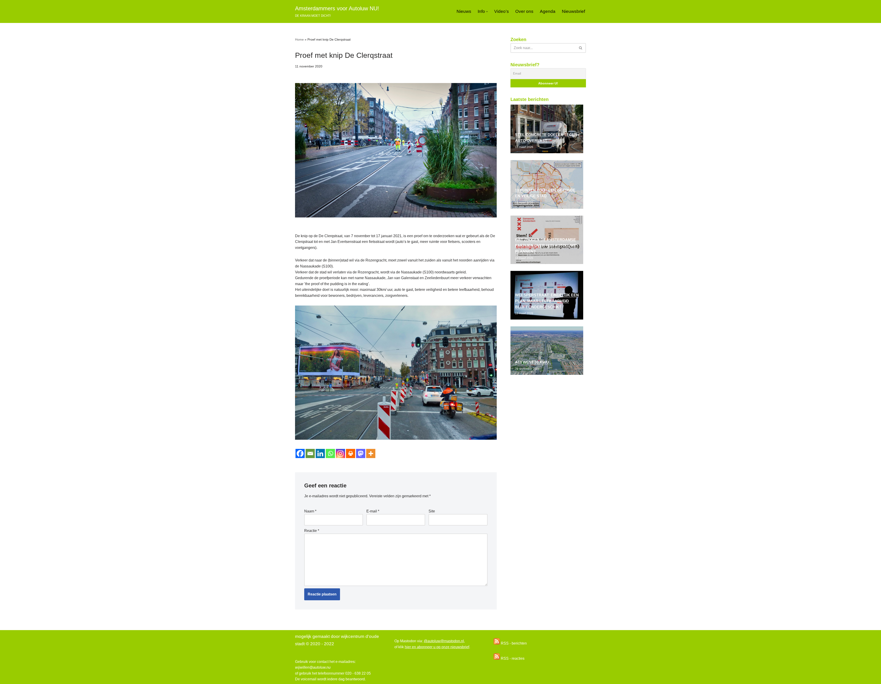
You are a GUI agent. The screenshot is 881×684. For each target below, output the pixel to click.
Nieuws (464, 11)
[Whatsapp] (330, 453)
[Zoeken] (581, 48)
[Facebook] (300, 453)
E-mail (372, 511)
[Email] (310, 453)
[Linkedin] (320, 453)
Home (299, 39)
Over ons (524, 11)
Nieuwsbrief (573, 11)
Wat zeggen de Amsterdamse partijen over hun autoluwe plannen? (545, 245)
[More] (370, 453)
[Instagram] (340, 453)
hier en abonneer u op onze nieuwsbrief (437, 647)
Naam (310, 511)
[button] (487, 11)
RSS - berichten (513, 643)
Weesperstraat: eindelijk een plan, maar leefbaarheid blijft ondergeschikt (547, 301)
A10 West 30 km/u (532, 362)
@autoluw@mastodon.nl (444, 641)
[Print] (350, 453)
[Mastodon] (360, 453)
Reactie (311, 531)
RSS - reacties (512, 658)
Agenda (547, 11)
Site (432, 511)
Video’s (501, 11)
